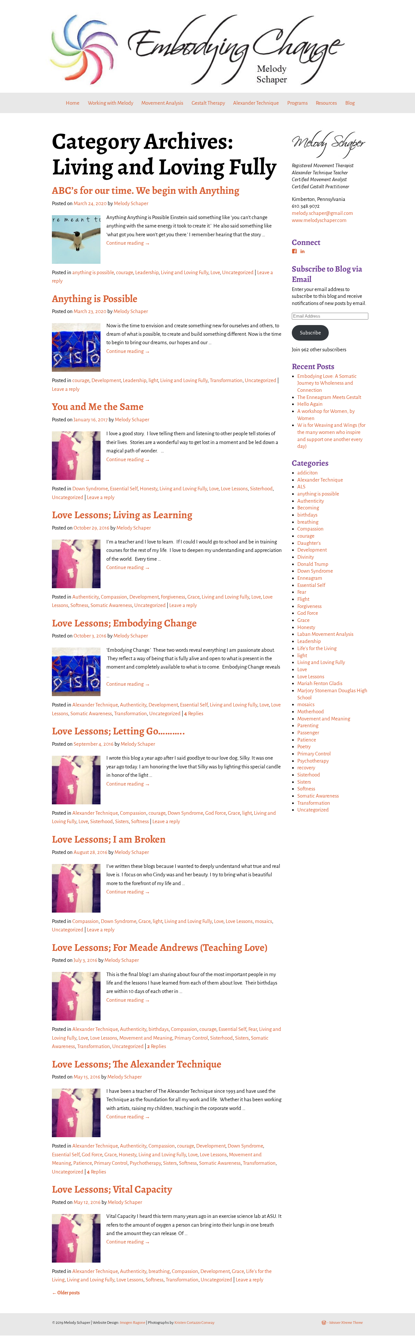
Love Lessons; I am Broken (109, 839)
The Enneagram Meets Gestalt (329, 397)
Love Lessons (234, 488)
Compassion (114, 597)
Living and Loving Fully (184, 272)
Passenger (308, 732)
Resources (326, 103)
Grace (193, 597)
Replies (193, 713)
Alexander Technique (256, 103)
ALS (301, 486)
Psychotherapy (145, 1163)
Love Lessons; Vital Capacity (112, 1189)
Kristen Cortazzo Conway (194, 1323)
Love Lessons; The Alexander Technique (136, 1064)
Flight (303, 599)
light (153, 380)
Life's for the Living (317, 648)
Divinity (305, 557)
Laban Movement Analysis (325, 634)
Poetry (304, 746)
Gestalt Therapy (208, 103)
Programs (297, 103)
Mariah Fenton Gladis (319, 683)
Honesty (148, 488)
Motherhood (310, 711)
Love (215, 272)
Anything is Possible (94, 299)
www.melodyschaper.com (319, 220)
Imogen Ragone (132, 1323)
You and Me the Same (98, 407)
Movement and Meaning (145, 1038)
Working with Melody (110, 103)
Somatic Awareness (111, 605)
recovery (306, 767)
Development (106, 380)
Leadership (147, 272)
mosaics (263, 921)
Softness (79, 605)
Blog (350, 103)
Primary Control (191, 1038)
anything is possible (93, 272)
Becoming (308, 507)
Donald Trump (312, 564)
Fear (252, 1029)
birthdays (158, 1029)
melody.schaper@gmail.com (322, 213)
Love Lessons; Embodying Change (124, 623)
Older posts (66, 1292)
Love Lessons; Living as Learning (122, 515)
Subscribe (310, 332)
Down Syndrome (90, 488)
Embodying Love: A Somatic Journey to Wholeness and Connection (327, 383)
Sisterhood (261, 488)
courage (124, 272)
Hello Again (310, 404)
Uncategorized (238, 272)
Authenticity (85, 597)
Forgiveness (173, 597)
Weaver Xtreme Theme (346, 1323)
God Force (215, 813)
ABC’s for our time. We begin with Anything (145, 190)
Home (72, 103)
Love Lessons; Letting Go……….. (118, 731)
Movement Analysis (162, 103)
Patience (82, 1163)
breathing (159, 1271)
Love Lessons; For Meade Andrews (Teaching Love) (159, 947)
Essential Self (123, 488)
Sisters (122, 821)
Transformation (226, 380)
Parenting (307, 725)
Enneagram (309, 578)
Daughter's (309, 543)
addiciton (307, 472)
